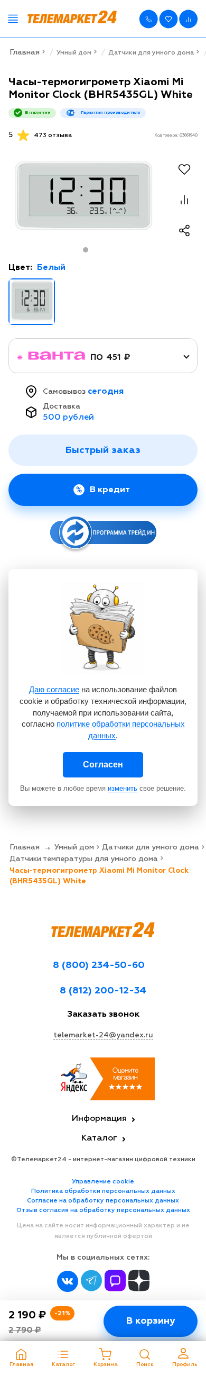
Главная (25, 52)
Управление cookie (103, 1182)
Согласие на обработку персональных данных (103, 1201)
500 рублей (68, 417)
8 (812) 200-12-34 (103, 991)
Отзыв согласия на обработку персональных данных (103, 1210)
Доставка (61, 406)
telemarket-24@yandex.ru (103, 1035)
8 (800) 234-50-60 (99, 965)
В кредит (110, 490)
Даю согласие (54, 689)
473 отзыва (53, 135)
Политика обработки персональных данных (103, 1191)
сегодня (106, 391)
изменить (122, 788)
